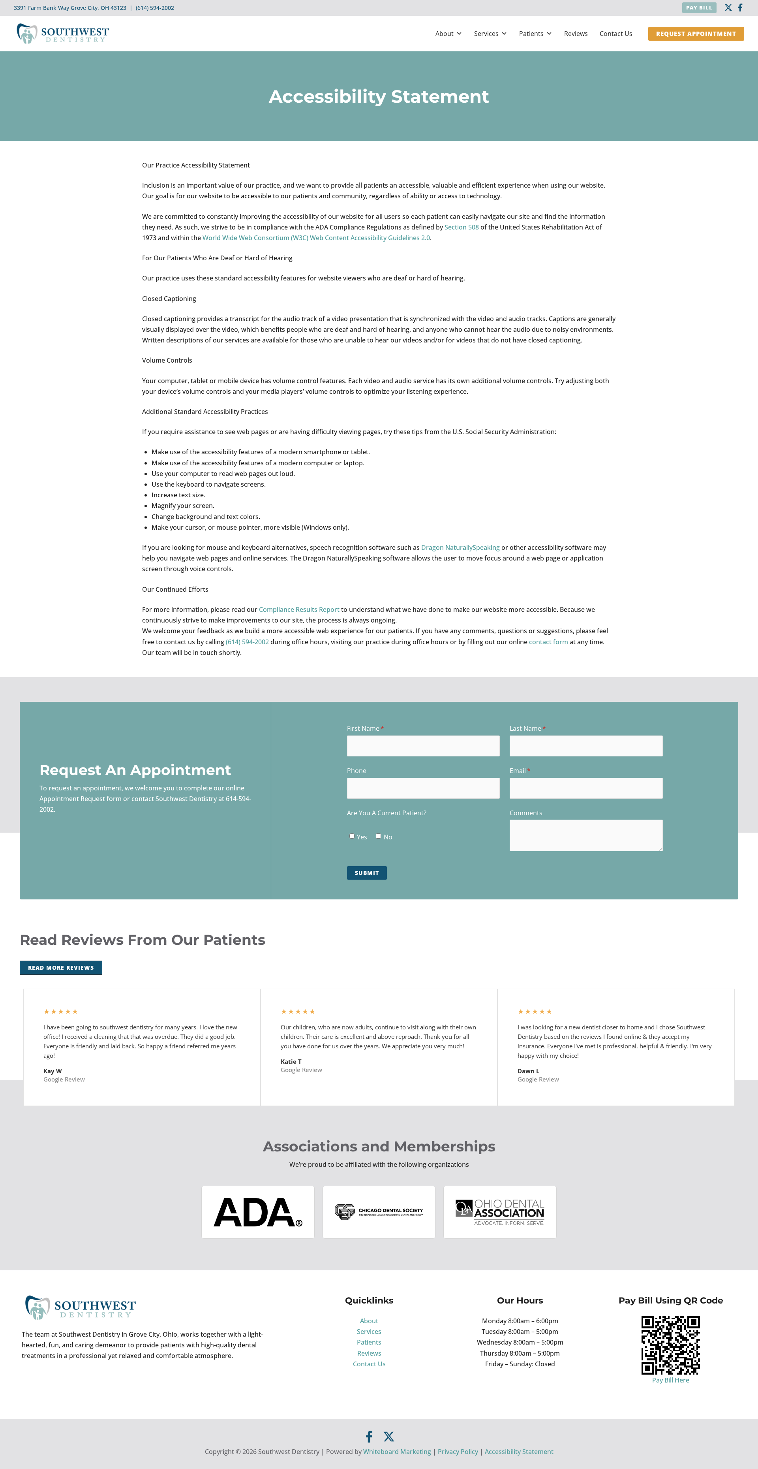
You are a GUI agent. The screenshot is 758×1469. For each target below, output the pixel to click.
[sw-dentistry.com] (63, 32)
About (444, 33)
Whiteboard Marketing (397, 1451)
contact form (548, 642)
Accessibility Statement (519, 1451)
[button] (699, 7)
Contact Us (616, 33)
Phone (356, 770)
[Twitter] (389, 1437)
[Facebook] (740, 7)
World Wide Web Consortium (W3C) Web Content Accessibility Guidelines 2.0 (316, 237)
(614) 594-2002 (155, 7)
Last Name (540, 728)
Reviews (576, 33)
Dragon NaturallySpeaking (460, 547)
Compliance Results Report (299, 609)
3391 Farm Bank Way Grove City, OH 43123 (70, 7)
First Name (378, 728)
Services (486, 33)
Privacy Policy (458, 1451)
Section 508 (462, 227)
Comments (526, 813)
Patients (531, 33)
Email (533, 770)
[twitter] (728, 7)
